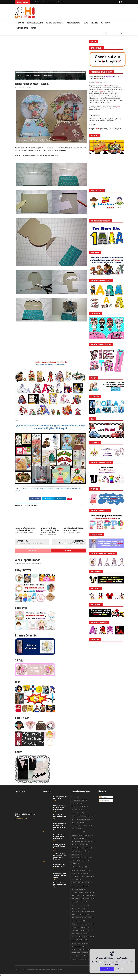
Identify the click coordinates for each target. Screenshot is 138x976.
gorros (73, 870)
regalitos (86, 924)
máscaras (74, 908)
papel (84, 908)
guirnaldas (83, 870)
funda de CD (75, 854)
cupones (84, 838)
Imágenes (94, 23)
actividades (75, 809)
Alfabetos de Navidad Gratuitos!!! (50, 365)
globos (74, 864)
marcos (87, 898)
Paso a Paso (105, 23)
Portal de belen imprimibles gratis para (71, 543)
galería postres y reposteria (79, 857)
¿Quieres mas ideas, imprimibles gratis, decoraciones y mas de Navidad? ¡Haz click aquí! (50, 427)
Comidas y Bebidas (73, 23)
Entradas (104, 797)
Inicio (20, 76)
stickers (81, 940)
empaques (85, 848)
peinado (74, 914)
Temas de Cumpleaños (35, 23)
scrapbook (75, 930)
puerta (89, 918)
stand (73, 940)
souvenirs (86, 937)
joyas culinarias (76, 883)
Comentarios (105, 800)
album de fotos (76, 813)
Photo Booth (75, 803)
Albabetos (20, 23)
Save (70, 498)
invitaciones (51, 488)
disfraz (82, 845)
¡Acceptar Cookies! (106, 969)
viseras (89, 956)
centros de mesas (77, 832)
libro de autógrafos (77, 892)
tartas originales (76, 946)
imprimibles (75, 876)
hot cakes (83, 873)
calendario (84, 825)
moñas (73, 905)
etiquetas (74, 851)
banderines (75, 816)
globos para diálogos (78, 867)
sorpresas (74, 937)
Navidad (69, 488)
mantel (89, 892)
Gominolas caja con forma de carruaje (29, 543)
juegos (87, 883)
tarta (83, 943)
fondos (85, 851)
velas (81, 956)
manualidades (60, 488)
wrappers (74, 959)
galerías (74, 860)
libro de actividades (77, 889)
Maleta (73, 797)
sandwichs (84, 927)
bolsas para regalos (84, 819)
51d (23, 488)
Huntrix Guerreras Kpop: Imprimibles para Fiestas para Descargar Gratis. (54, 2)
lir (17, 420)
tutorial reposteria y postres (80, 953)
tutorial (27, 76)
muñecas (82, 905)
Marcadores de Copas (78, 800)
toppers (74, 949)
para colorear (76, 911)
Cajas (86, 23)
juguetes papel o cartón (78, 886)
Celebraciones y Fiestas (54, 23)
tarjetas (80, 488)
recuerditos (75, 924)
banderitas (86, 816)
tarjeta (74, 488)
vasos (73, 956)
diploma (74, 845)
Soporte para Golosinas (78, 806)
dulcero (74, 848)
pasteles (87, 911)
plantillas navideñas (77, 918)
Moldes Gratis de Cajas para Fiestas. (25, 815)
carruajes (74, 829)
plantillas (82, 914)
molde (81, 902)
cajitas (73, 825)
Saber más (120, 969)
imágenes (87, 876)
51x (26, 488)
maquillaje (88, 895)
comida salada (76, 835)
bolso (73, 822)
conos (87, 835)
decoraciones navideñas (39, 488)
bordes (82, 822)
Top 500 (33, 28)
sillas (85, 933)
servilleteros (75, 933)
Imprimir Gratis (22, 28)
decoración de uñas (77, 841)
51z (29, 488)
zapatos (84, 959)
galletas (83, 860)
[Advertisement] (50, 54)
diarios (90, 841)
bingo (73, 819)
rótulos (74, 927)
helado (74, 873)
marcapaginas (76, 898)
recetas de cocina (77, 921)
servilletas (86, 930)
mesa (73, 902)
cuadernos (75, 838)
